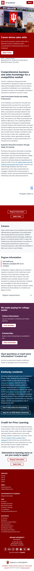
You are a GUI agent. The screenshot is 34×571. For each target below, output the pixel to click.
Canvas (3, 475)
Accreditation (5, 509)
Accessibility (5, 565)
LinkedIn (17, 549)
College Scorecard (13, 565)
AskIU (3, 481)
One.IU (3, 477)
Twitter (24, 549)
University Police (6, 524)
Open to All (21, 565)
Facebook (5, 549)
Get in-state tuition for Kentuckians (15, 407)
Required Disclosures (7, 526)
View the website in (17, 552)
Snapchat (20, 549)
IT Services (4, 518)
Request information (17, 212)
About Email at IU (6, 487)
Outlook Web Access (7, 489)
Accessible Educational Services (10, 532)
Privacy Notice (28, 565)
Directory (4, 501)
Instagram (13, 549)
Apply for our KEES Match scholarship (16, 413)
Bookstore (4, 520)
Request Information (7, 496)
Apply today (17, 216)
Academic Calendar (6, 507)
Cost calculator (9, 325)
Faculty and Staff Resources (9, 511)
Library (3, 479)
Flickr (9, 549)
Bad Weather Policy (6, 528)
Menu (30, 2)
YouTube (28, 549)
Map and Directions (6, 505)
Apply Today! (7, 53)
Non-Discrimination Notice (8, 522)
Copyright (6, 568)
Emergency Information (8, 530)
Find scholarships (10, 343)
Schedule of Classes (7, 503)
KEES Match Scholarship (14, 392)
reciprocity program (7, 383)
